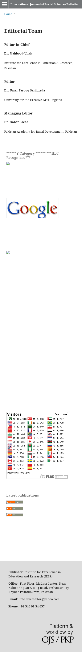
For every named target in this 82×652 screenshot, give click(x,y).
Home (8, 14)
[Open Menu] (4, 4)
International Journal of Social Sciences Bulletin (44, 4)
